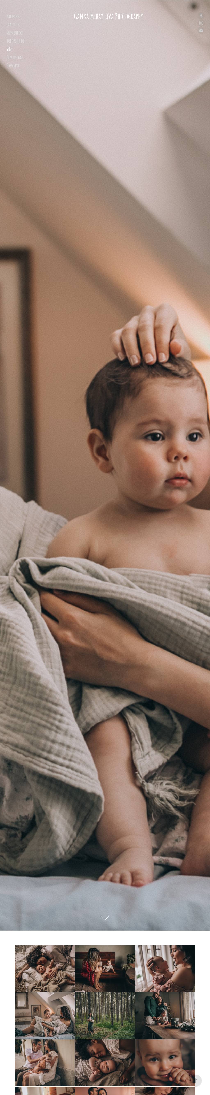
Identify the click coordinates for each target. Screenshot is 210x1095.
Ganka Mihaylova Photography (108, 15)
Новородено (15, 40)
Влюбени (13, 16)
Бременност (15, 32)
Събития (12, 65)
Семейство (14, 57)
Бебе (9, 48)
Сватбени (13, 24)
